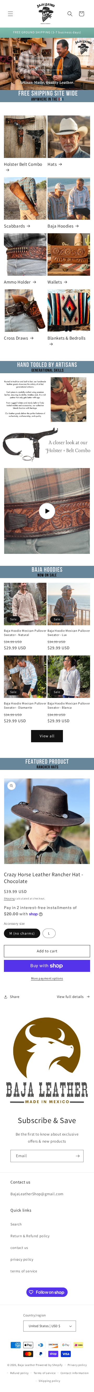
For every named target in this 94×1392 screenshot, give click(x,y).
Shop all (47, 63)
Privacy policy (77, 1365)
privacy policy (21, 1259)
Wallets (55, 282)
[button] (10, 14)
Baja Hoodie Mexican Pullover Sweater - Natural (25, 633)
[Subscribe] (77, 1156)
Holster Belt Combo (23, 164)
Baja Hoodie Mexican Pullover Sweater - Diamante (25, 705)
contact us (19, 1247)
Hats (52, 164)
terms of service (23, 1271)
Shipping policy (49, 1381)
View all (47, 735)
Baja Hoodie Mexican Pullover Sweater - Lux (69, 633)
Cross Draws (16, 338)
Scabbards (14, 226)
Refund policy (19, 1373)
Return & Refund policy (29, 1236)
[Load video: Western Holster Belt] (47, 511)
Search (16, 1224)
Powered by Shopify (49, 1365)
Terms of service (45, 1373)
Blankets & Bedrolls (66, 338)
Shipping (9, 898)
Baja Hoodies (60, 226)
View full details (70, 996)
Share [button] (15, 996)
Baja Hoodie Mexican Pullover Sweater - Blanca (69, 705)
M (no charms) (22, 933)
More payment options (47, 978)
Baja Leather (26, 1365)
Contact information (75, 1373)
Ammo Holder (17, 282)
